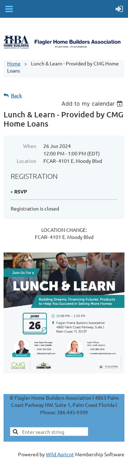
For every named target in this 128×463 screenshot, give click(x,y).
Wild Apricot (60, 454)
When (29, 146)
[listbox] (93, 103)
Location (26, 161)
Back (16, 95)
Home (14, 63)
